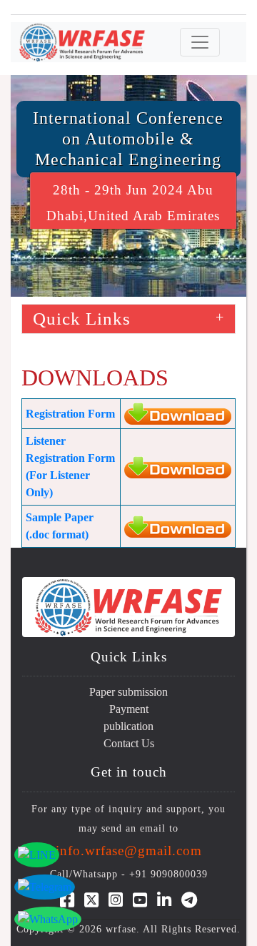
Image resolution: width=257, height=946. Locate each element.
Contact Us (129, 743)
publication (128, 726)
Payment (128, 709)
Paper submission (128, 692)
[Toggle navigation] (200, 42)
